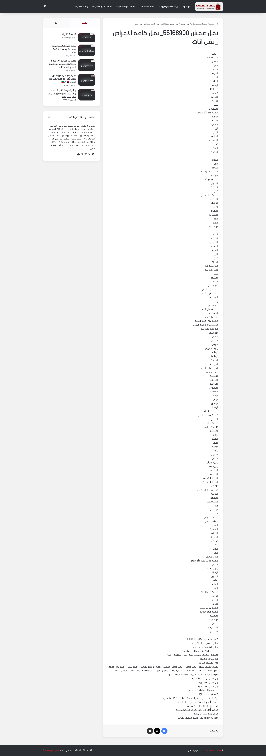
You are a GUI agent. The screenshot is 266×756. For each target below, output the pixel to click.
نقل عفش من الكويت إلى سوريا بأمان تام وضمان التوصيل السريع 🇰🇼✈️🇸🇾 (62, 78)
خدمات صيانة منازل (126, 6)
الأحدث (84, 23)
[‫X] (89, 154)
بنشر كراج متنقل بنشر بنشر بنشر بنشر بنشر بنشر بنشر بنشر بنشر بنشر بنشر (62, 93)
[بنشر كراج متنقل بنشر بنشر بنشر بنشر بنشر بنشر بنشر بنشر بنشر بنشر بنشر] (86, 94)
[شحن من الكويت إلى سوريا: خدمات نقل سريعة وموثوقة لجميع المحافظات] (86, 65)
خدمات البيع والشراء (103, 6)
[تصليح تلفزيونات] (86, 37)
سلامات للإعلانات (214, 750)
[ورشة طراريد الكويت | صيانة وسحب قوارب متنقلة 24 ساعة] (86, 50)
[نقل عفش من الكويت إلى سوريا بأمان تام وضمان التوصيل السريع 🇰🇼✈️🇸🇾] (86, 80)
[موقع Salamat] (209, 6)
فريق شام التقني (51, 750)
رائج (56, 23)
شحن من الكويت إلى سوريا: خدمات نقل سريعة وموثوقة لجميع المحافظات (62, 64)
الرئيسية (186, 6)
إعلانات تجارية (81, 6)
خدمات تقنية (147, 6)
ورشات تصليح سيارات (169, 6)
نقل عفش (184, 24)
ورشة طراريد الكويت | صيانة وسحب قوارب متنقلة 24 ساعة (64, 49)
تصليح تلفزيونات (68, 34)
